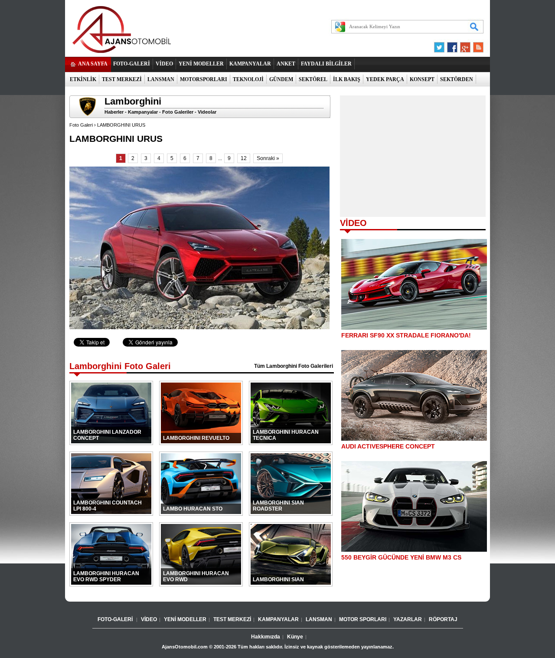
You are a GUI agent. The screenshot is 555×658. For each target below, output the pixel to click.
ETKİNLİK (83, 79)
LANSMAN (160, 79)
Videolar (207, 112)
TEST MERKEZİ (122, 79)
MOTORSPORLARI (203, 79)
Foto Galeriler (177, 112)
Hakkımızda (265, 637)
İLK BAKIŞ (346, 79)
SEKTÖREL (313, 79)
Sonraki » (268, 158)
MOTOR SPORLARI (362, 619)
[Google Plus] (464, 45)
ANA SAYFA (93, 64)
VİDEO (164, 64)
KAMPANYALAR (250, 64)
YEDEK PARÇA (385, 79)
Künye (295, 637)
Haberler (114, 112)
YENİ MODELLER (201, 64)
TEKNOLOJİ (248, 79)
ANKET (286, 64)
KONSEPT (422, 79)
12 (244, 158)
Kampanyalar (143, 112)
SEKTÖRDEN (456, 79)
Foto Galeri (81, 125)
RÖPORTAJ (443, 619)
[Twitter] (440, 45)
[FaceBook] (452, 45)
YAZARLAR (407, 619)
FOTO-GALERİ (131, 64)
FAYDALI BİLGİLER (326, 64)
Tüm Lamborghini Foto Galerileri (293, 366)
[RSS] (475, 45)
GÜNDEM (281, 79)
